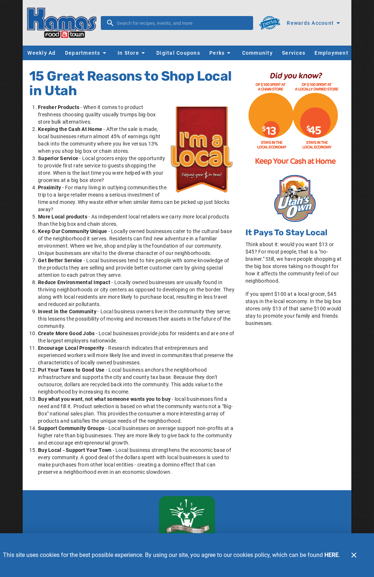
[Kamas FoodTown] (64, 23)
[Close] (353, 555)
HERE (331, 554)
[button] (86, 53)
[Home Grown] (295, 198)
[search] (182, 23)
